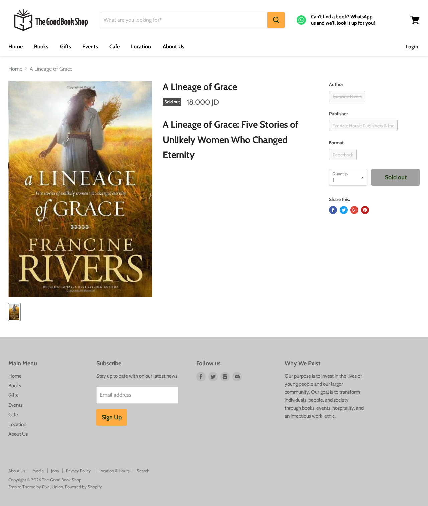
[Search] (276, 20)
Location (141, 46)
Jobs (55, 470)
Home (15, 46)
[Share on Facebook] (333, 210)
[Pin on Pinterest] (365, 210)
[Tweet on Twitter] (344, 210)
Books (41, 46)
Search (143, 470)
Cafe (114, 46)
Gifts (65, 46)
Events (90, 46)
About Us (173, 46)
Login (412, 47)
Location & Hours (113, 470)
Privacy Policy (78, 470)
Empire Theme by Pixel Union (35, 486)
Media (38, 470)
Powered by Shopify (83, 486)
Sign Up (112, 417)
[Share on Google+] (354, 210)
